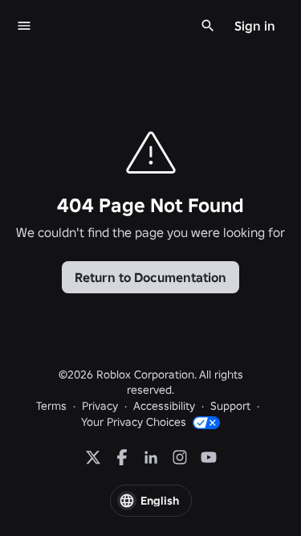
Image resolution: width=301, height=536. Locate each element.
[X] (93, 457)
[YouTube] (208, 457)
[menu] (24, 25)
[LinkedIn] (150, 457)
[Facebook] (122, 457)
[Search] (207, 25)
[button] (151, 501)
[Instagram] (179, 457)
